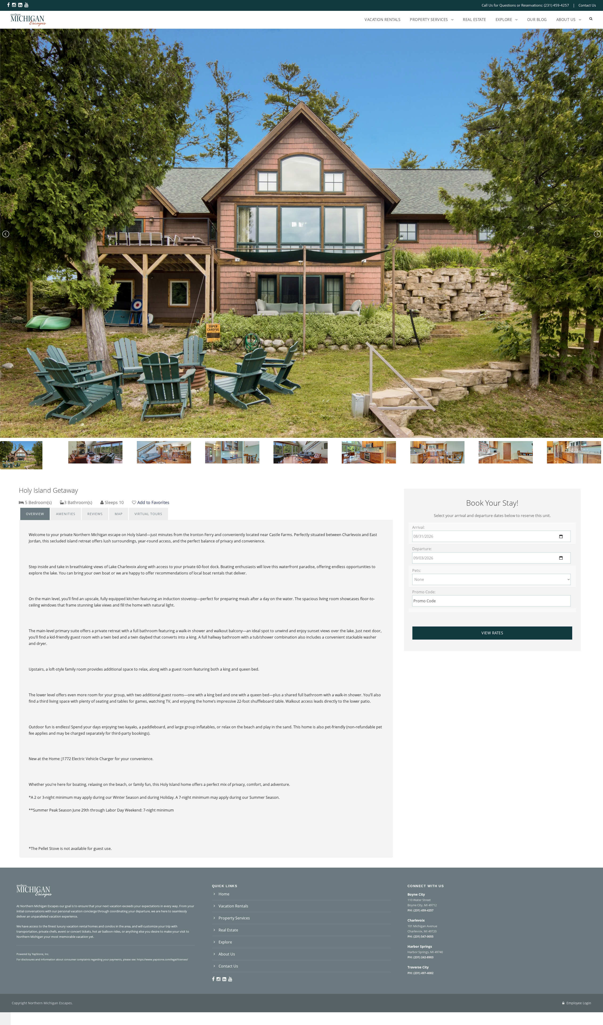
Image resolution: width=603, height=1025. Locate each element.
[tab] (35, 514)
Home (224, 894)
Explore (504, 19)
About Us (566, 19)
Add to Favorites (153, 502)
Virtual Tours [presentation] (148, 514)
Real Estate (474, 19)
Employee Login (578, 1003)
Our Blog (537, 19)
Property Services (429, 19)
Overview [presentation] (35, 514)
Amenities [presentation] (65, 514)
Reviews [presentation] (95, 514)
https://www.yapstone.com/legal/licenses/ (162, 959)
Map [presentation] (118, 514)
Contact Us (587, 5)
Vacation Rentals (382, 19)
